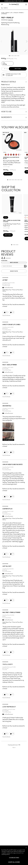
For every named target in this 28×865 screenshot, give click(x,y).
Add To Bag (18, 68)
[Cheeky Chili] (11, 155)
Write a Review (14, 262)
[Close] (26, 847)
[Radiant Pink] (25, 218)
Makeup (7, 12)
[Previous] (3, 154)
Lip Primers (4, 13)
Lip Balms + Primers (18, 12)
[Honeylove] (19, 155)
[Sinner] (14, 155)
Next (14, 747)
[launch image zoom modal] (25, 51)
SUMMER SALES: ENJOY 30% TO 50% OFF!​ (14, 1)
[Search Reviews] (25, 266)
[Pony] (8, 155)
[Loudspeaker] (16, 155)
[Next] (20, 154)
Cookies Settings (14, 857)
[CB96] (6, 155)
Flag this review (6, 315)
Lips (11, 12)
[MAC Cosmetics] (14, 4)
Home (2, 12)
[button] (8, 426)
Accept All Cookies (14, 862)
